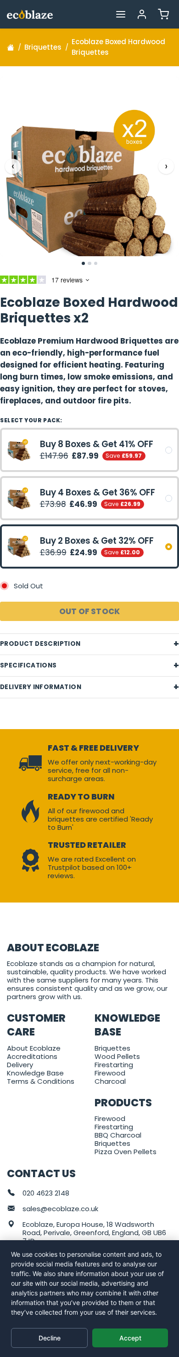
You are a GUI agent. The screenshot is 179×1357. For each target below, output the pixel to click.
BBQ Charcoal (118, 1135)
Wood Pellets (117, 1056)
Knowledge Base (35, 1073)
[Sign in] (142, 14)
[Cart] (163, 14)
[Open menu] (120, 14)
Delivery (20, 1065)
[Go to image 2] (89, 263)
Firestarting (114, 1065)
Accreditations (32, 1056)
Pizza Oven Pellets (126, 1151)
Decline (50, 1338)
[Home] (10, 47)
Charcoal (110, 1081)
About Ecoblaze (34, 1048)
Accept (130, 1338)
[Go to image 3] (96, 263)
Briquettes (112, 1048)
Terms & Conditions (40, 1081)
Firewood (110, 1073)
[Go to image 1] (83, 263)
